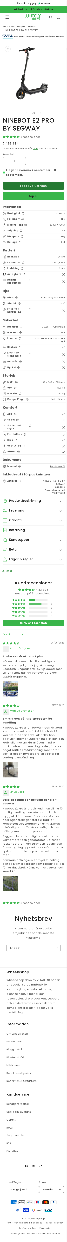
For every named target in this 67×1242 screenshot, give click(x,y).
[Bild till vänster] (26, 113)
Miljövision (13, 1065)
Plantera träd (15, 1057)
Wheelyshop (38, 1218)
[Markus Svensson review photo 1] (10, 770)
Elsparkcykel (18, 26)
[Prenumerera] (56, 948)
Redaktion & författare (22, 1081)
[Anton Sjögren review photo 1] (10, 689)
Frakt (35, 148)
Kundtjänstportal (18, 1104)
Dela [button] (9, 571)
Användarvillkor (27, 1228)
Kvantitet (8, 154)
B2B (9, 1143)
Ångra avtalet (16, 1135)
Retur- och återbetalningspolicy (24, 1222)
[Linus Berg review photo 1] (10, 883)
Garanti (11, 1119)
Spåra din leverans (19, 1112)
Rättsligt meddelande (23, 1233)
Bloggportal (14, 1049)
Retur (10, 1127)
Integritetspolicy (55, 1222)
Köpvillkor (13, 1151)
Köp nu (33, 196)
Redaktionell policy (19, 1073)
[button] (7, 17)
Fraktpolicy (46, 1228)
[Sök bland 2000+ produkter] (50, 17)
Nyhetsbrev (14, 1041)
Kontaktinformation (49, 1233)
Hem (5, 26)
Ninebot (32, 26)
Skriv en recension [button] (33, 623)
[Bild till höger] (41, 113)
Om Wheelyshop (17, 1033)
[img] (11, 643)
